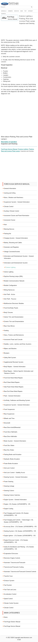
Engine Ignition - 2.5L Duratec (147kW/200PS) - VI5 (19, 535)
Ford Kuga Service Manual (9, 149)
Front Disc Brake (9, 445)
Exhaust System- (9, 580)
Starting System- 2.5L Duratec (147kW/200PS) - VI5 (20, 531)
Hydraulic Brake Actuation (12, 459)
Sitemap (30, 11)
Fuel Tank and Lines (10, 589)
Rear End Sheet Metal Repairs (13, 391)
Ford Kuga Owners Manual (12, 621)
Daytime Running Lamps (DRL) (13, 276)
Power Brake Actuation (11, 463)
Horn (5, 224)
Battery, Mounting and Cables (13, 242)
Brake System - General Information (15, 441)
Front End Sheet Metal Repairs (13, 378)
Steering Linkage (9, 486)
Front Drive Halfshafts (10, 432)
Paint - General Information (12, 396)
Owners (10, 11)
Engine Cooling (8, 508)
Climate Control (8, 206)
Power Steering (8, 481)
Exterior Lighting (23, 149)
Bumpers (6, 353)
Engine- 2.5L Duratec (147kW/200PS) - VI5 (17, 504)
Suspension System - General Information (17, 202)
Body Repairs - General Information (14, 366)
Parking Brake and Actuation (12, 454)
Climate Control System (11, 603)
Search (3, 13)
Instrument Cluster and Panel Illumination (16, 215)
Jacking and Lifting (9, 193)
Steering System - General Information (15, 477)
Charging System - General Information (16, 238)
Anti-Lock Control (9, 468)
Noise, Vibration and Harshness (13, 197)
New (21, 11)
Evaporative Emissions (11, 553)
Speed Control (8, 598)
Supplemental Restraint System (13, 362)
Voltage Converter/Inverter (12, 251)
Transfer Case (8, 576)
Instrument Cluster (9, 220)
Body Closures (8, 312)
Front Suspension (9, 409)
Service (16, 11)
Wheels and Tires (9, 418)
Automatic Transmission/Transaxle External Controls (20, 571)
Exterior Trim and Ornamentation (14, 321)
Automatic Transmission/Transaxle (14, 562)
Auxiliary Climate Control (11, 211)
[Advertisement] (19, 32)
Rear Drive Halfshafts (10, 436)
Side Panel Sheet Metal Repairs (13, 387)
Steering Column (9, 490)
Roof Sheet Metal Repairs (12, 382)
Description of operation (9, 142)
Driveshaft (7, 423)
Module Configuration (10, 285)
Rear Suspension (9, 414)
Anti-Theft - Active (9, 294)
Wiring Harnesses (9, 290)
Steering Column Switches (12, 495)
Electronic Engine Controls (12, 558)
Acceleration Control (10, 594)
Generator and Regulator (11, 247)
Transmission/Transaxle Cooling (14, 567)
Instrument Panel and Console (13, 339)
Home (5, 617)
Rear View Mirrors (9, 326)
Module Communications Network (14, 281)
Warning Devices (9, 229)
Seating (6, 330)
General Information (10, 188)
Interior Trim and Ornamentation (13, 317)
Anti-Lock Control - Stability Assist (14, 472)
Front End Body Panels (11, 308)
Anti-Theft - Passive (10, 299)
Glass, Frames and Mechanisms (14, 335)
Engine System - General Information (15, 499)
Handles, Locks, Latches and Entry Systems (17, 344)
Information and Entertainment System (16, 263)
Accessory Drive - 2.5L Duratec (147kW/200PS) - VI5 (20, 526)
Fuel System (8, 585)
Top (25, 11)
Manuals (3, 11)
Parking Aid (7, 233)
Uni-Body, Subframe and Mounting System (17, 400)
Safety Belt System (10, 357)
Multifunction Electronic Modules (14, 303)
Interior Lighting (8, 272)
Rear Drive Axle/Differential (12, 427)
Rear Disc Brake (9, 450)
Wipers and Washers (10, 348)
